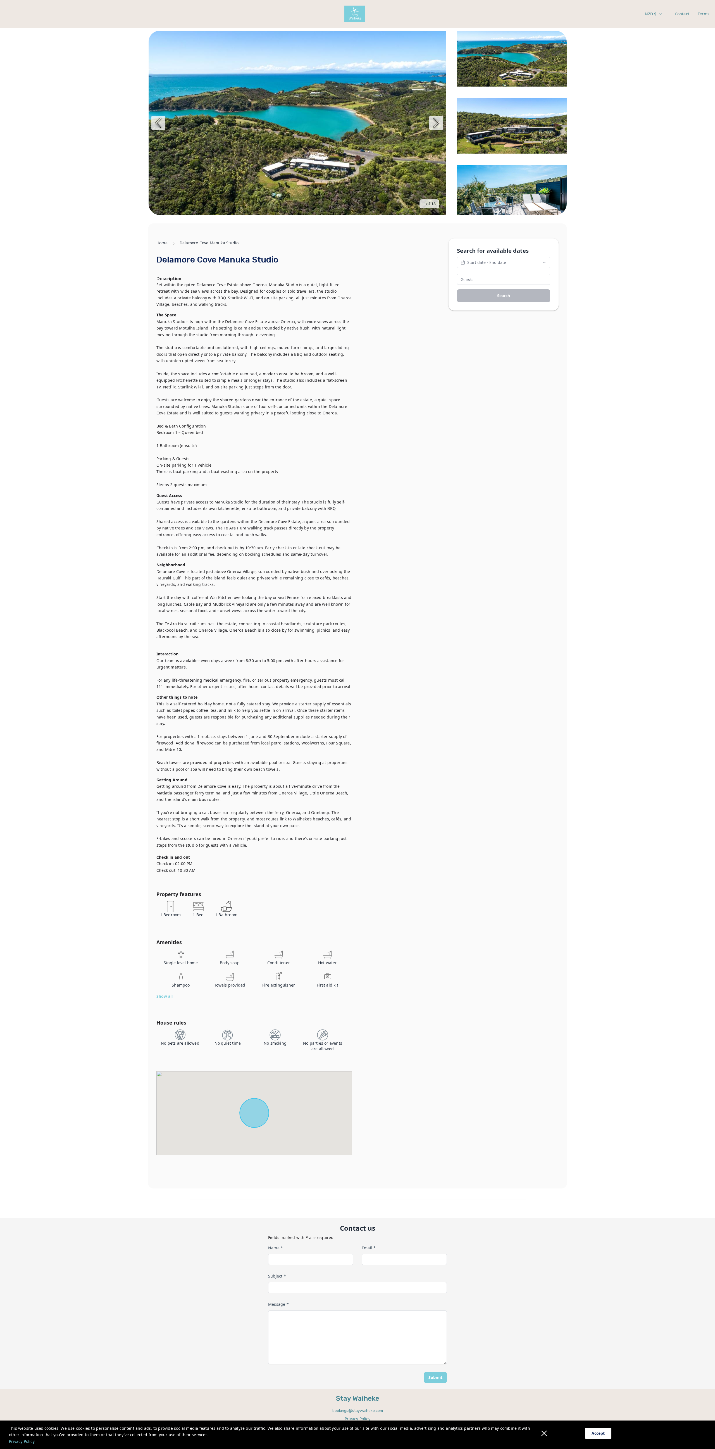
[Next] (436, 123)
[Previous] (158, 123)
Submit (435, 1377)
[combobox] (654, 14)
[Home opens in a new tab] (354, 14)
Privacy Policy (22, 1441)
